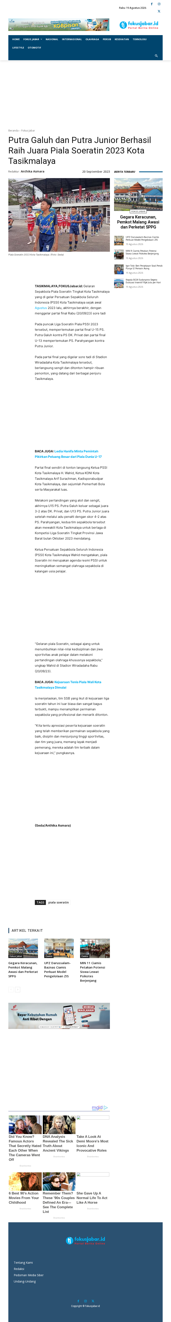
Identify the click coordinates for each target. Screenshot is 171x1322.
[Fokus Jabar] (139, 25)
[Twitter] (159, 11)
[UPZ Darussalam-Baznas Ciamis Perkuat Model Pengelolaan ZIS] (59, 948)
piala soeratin (58, 902)
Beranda (13, 130)
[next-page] (17, 989)
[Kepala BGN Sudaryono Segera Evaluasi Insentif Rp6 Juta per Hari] (119, 283)
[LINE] (86, 276)
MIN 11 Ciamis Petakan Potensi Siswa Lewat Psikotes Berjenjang (92, 972)
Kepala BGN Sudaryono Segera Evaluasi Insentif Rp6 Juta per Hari (143, 281)
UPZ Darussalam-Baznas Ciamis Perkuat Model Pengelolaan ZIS (57, 969)
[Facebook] (151, 4)
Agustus (41, 308)
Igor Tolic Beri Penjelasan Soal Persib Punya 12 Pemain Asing (144, 267)
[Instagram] (159, 4)
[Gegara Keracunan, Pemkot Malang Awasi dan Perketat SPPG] (23, 948)
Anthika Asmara (32, 171)
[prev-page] (11, 989)
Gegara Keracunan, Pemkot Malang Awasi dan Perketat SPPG (23, 969)
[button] (156, 56)
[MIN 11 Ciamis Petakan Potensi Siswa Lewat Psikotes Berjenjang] (95, 948)
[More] (96, 276)
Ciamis (48, 956)
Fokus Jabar (28, 130)
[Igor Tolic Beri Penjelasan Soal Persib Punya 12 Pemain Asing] (119, 269)
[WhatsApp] (77, 276)
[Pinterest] (67, 276)
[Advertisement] (85, 93)
